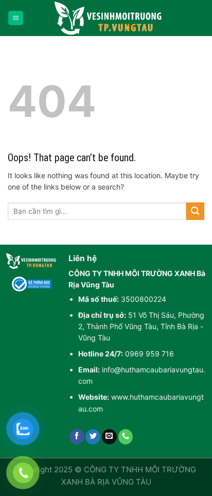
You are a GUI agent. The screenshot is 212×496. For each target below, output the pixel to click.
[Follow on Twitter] (92, 436)
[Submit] (195, 211)
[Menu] (15, 18)
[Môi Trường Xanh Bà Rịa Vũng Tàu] (110, 18)
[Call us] (125, 436)
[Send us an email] (109, 436)
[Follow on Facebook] (76, 436)
